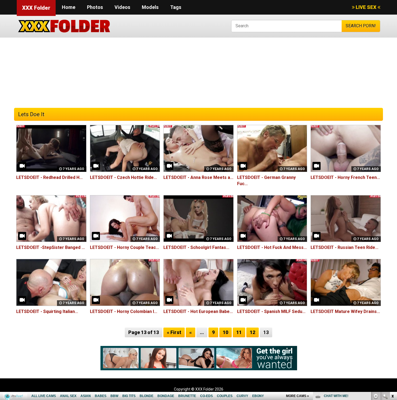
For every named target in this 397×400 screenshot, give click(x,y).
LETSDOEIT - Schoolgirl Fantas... (196, 247)
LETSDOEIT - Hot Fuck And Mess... (272, 247)
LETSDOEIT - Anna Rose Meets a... (198, 177)
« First (174, 332)
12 (252, 332)
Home (68, 7)
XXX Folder (36, 8)
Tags (175, 7)
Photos (95, 7)
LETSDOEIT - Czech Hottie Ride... (123, 177)
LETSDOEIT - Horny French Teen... (345, 177)
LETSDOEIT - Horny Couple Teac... (124, 247)
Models (150, 7)
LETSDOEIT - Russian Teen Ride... (344, 247)
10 (225, 332)
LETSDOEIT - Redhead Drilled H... (49, 177)
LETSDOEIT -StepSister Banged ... (50, 247)
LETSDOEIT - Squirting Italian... (47, 311)
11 (239, 332)
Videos (122, 7)
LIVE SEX (366, 7)
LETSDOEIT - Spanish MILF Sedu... (271, 311)
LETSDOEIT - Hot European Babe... (198, 311)
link (392, 315)
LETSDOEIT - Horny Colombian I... (123, 311)
